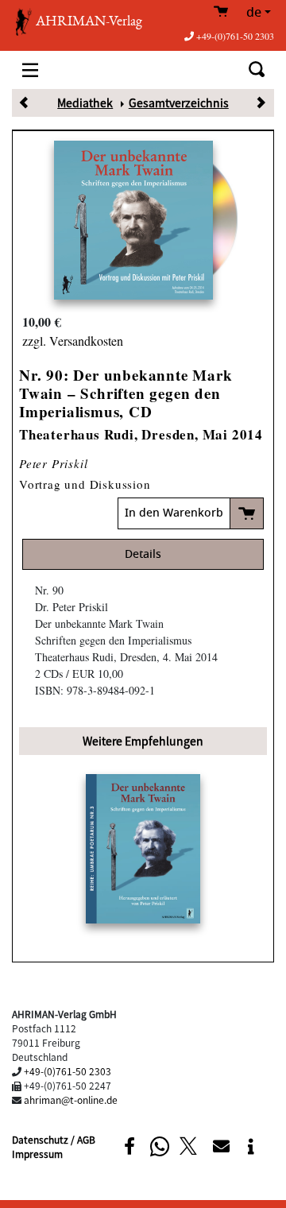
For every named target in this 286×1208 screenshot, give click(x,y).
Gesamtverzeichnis (179, 102)
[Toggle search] (256, 69)
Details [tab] (143, 554)
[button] (129, 1146)
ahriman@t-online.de (71, 1099)
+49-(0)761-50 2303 (235, 35)
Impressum (37, 1153)
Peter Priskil (53, 463)
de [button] (253, 12)
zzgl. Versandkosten (72, 340)
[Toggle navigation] (30, 69)
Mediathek (85, 102)
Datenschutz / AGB (53, 1139)
